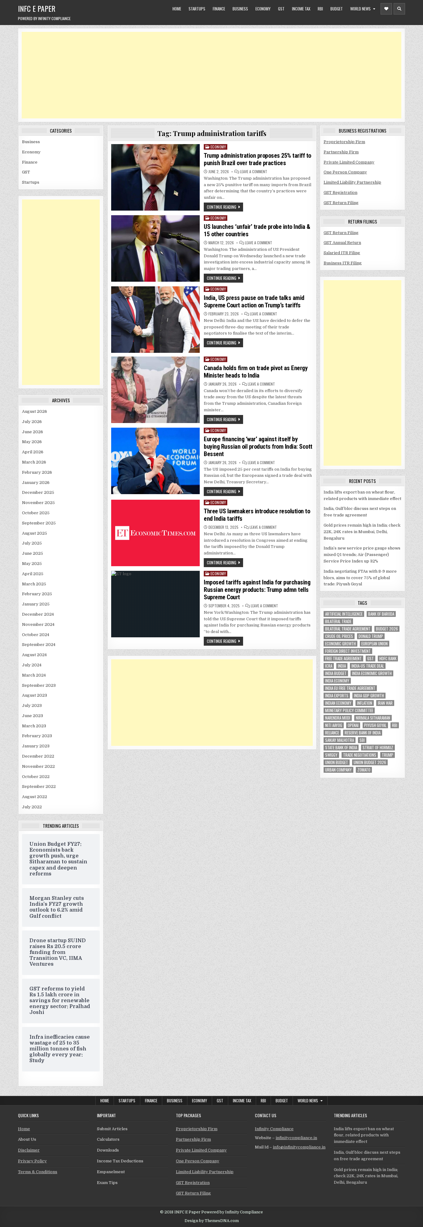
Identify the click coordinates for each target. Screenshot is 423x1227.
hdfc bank (387, 658)
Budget (336, 9)
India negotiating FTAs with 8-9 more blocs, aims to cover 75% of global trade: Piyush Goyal (360, 578)
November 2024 (38, 624)
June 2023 (32, 715)
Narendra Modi (337, 718)
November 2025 (38, 502)
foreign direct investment (348, 651)
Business (240, 9)
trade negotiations (359, 755)
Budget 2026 (387, 629)
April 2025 (32, 573)
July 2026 (32, 421)
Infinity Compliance (274, 1129)
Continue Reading (221, 207)
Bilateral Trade (338, 621)
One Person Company (345, 172)
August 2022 (34, 796)
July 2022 (32, 807)
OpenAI (353, 725)
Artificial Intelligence (344, 614)
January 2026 (36, 482)
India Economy (337, 681)
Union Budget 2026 (370, 762)
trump (387, 755)
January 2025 (36, 604)
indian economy (338, 703)
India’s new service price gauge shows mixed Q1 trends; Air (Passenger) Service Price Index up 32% (362, 554)
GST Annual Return (342, 242)
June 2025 (32, 553)
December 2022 (38, 756)
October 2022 (36, 776)
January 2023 (36, 746)
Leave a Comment (253, 171)
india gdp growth (369, 696)
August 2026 (34, 411)
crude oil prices (339, 636)
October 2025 (36, 513)
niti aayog (333, 725)
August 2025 (34, 533)
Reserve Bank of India (363, 733)
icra (328, 666)
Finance (219, 9)
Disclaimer (29, 1150)
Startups (197, 9)
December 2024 (38, 614)
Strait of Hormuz (378, 747)
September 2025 (39, 523)
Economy (263, 9)
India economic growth (372, 673)
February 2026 (37, 472)
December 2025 (38, 492)
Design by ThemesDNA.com (212, 1221)
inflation (364, 703)
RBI (320, 9)
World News (360, 9)
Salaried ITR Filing (342, 252)
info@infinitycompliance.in (299, 1147)
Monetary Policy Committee (349, 710)
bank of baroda (381, 614)
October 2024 (35, 634)
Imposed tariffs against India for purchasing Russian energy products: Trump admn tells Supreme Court (257, 590)
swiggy (331, 755)
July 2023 (32, 705)
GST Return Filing (341, 202)
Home (176, 9)
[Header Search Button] (399, 9)
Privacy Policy (32, 1161)
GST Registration (340, 192)
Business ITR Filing (343, 263)
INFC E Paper (36, 8)
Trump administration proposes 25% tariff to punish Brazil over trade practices (257, 159)
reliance (332, 733)
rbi (394, 725)
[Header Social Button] (386, 9)
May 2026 (32, 441)
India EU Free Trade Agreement (350, 688)
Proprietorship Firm (344, 141)
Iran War (385, 703)
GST (281, 9)
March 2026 (34, 462)
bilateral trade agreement (347, 629)
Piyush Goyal (375, 725)
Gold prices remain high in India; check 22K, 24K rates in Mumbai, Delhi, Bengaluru (362, 532)
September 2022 (39, 786)
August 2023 (34, 695)
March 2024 (34, 675)
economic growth (340, 644)
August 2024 (34, 654)
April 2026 (32, 452)
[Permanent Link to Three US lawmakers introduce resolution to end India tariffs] (155, 533)
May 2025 (32, 563)
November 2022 (38, 766)
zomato (363, 770)
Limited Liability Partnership (352, 182)
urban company (338, 770)
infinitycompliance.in (296, 1137)
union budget (336, 762)
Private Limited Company (349, 162)
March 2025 (34, 584)
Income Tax (301, 9)
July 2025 (32, 543)
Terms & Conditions (37, 1171)
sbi (362, 740)
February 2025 (37, 594)
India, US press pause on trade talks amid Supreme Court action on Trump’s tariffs (254, 301)
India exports (336, 696)
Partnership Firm (341, 152)
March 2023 (34, 726)
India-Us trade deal (367, 666)
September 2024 (38, 644)
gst (370, 658)
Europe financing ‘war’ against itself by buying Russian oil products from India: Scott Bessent (258, 446)
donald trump (371, 636)
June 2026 (32, 432)
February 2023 (37, 735)
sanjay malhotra (339, 740)
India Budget (336, 673)
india (342, 666)
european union (374, 644)
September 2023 (39, 685)
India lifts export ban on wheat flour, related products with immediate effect (364, 1135)
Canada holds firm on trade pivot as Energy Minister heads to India (255, 371)
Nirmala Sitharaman (373, 718)
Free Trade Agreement (343, 658)
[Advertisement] (207, 75)
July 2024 (31, 665)
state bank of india (341, 747)
